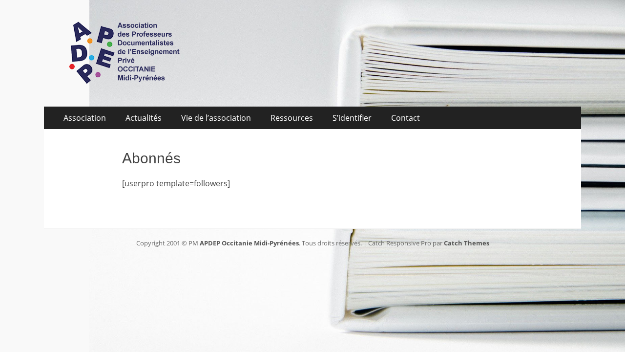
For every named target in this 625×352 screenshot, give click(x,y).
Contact (405, 117)
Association (84, 117)
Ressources (292, 117)
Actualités (143, 117)
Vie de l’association (216, 117)
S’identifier (352, 117)
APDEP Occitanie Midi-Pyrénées (249, 243)
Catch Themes (466, 243)
